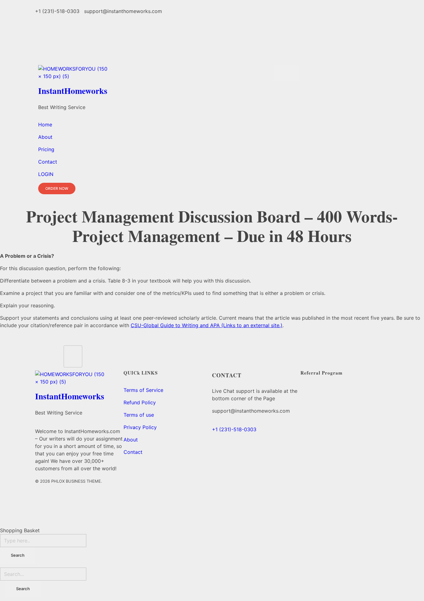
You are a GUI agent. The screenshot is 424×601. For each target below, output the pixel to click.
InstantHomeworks (72, 91)
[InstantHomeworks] (153, 73)
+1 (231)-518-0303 (234, 429)
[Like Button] (73, 356)
